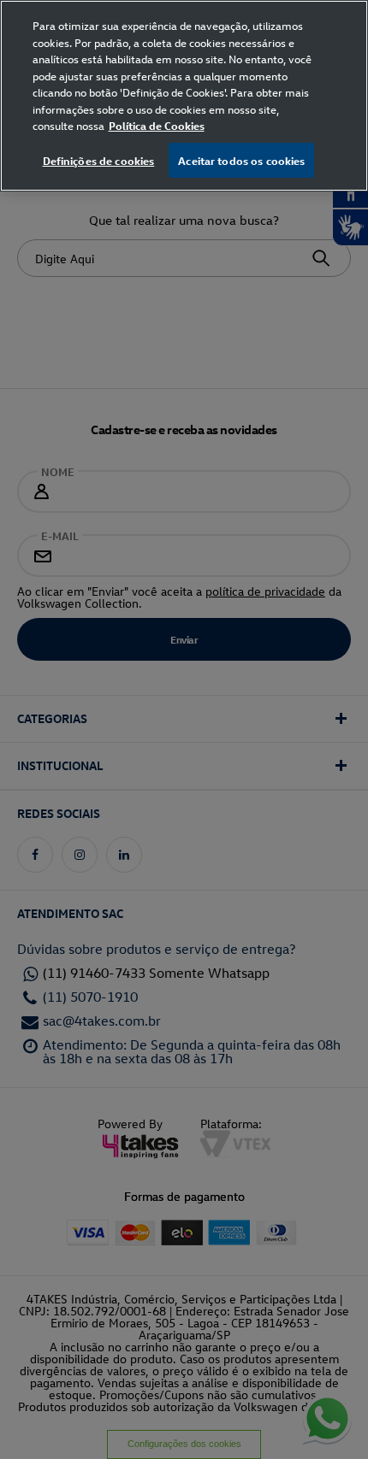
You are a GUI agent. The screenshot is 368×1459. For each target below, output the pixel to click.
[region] (184, 95)
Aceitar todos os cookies (241, 160)
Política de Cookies (157, 125)
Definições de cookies (99, 160)
